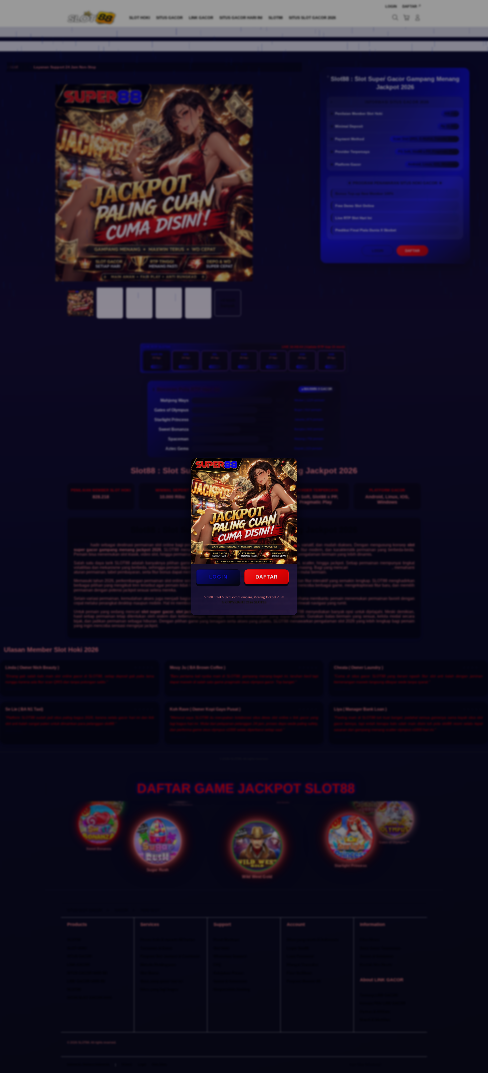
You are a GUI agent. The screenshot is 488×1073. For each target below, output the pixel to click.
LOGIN (218, 577)
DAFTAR (266, 577)
